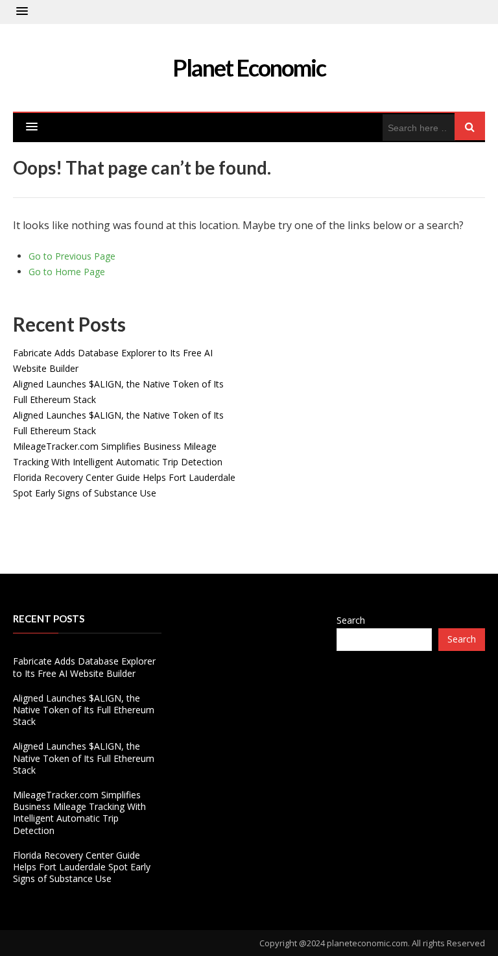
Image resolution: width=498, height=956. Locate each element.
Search (351, 620)
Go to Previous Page (72, 256)
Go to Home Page (67, 271)
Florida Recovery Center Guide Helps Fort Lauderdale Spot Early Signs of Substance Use (81, 867)
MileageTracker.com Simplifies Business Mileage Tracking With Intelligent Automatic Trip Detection (79, 813)
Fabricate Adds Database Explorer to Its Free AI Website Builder (84, 667)
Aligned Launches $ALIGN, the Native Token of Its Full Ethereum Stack (83, 710)
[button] (22, 11)
